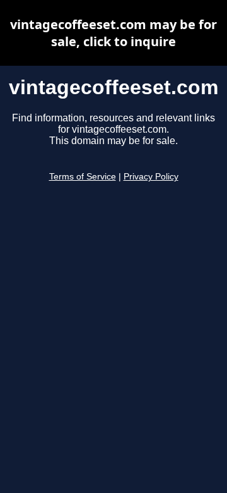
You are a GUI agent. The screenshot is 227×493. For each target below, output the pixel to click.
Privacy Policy (151, 176)
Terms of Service (82, 176)
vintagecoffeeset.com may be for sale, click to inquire (113, 33)
